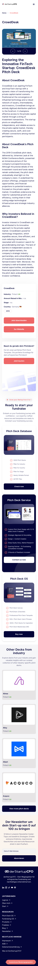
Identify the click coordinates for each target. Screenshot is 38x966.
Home (4, 13)
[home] (12, 4)
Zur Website (19, 329)
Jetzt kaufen (19, 361)
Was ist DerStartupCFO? (11, 951)
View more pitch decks (19, 808)
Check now (19, 486)
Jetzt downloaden (19, 320)
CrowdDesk (14, 13)
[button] (34, 4)
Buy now (19, 634)
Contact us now (19, 560)
